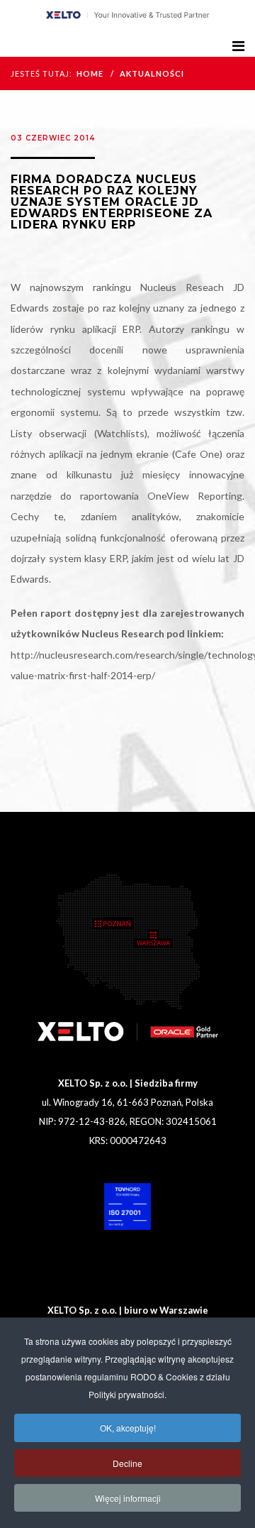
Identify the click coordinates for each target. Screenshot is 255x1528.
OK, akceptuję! (128, 1428)
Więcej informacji (128, 1498)
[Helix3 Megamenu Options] (238, 46)
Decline (127, 1463)
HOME (89, 73)
